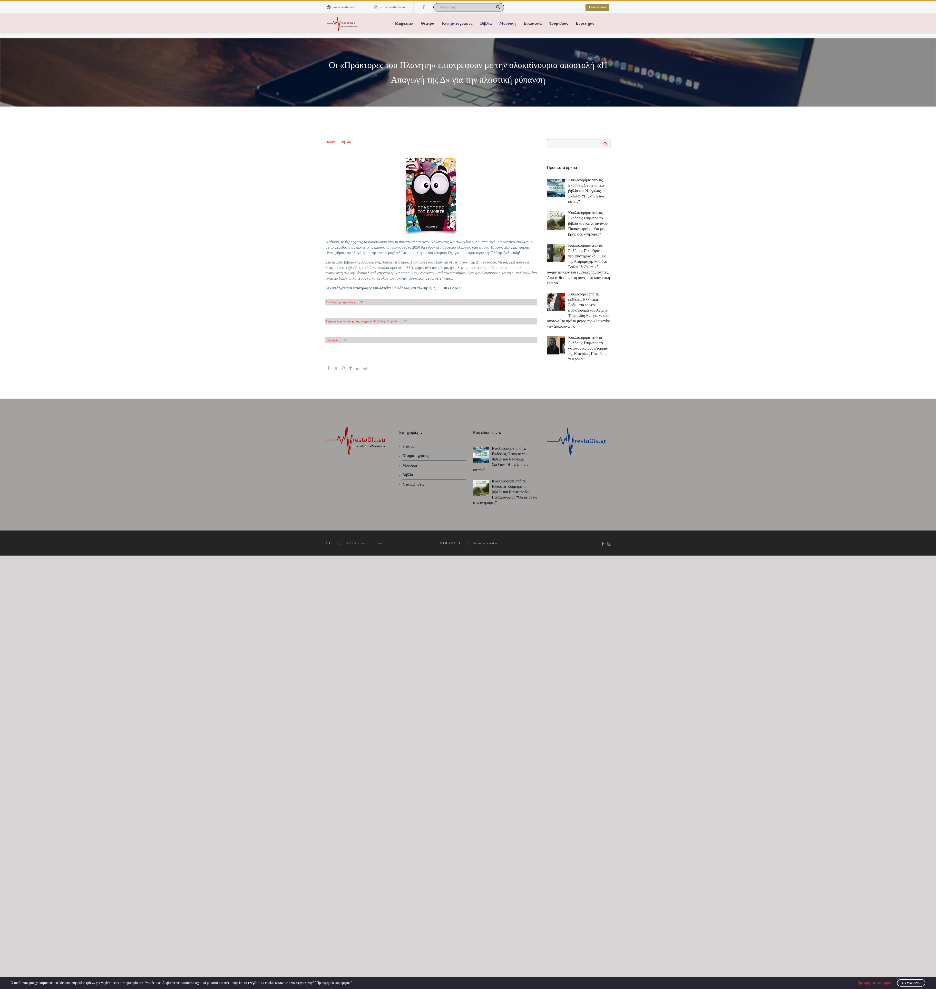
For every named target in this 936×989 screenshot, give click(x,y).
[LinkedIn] (358, 368)
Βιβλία (486, 23)
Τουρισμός (558, 23)
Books (330, 142)
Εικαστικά (533, 23)
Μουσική (507, 23)
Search (605, 144)
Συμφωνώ (911, 983)
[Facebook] (424, 7)
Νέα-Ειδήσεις (413, 484)
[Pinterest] (343, 368)
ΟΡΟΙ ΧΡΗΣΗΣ (450, 543)
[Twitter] (336, 368)
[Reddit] (365, 368)
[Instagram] (609, 544)
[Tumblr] (350, 368)
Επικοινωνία (597, 7)
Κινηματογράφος (457, 23)
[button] (498, 7)
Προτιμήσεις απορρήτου (875, 983)
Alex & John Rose (368, 543)
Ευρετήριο (585, 23)
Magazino (404, 23)
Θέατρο (427, 23)
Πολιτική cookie (485, 543)
